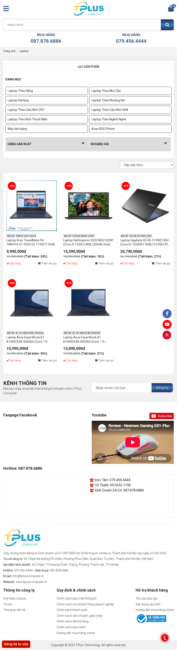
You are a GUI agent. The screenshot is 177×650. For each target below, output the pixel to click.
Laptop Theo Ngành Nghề (109, 119)
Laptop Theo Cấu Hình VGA (110, 109)
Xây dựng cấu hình (148, 604)
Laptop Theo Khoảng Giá (108, 100)
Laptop (23, 51)
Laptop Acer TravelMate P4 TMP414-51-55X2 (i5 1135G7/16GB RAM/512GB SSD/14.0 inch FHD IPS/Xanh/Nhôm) (30, 243)
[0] (171, 10)
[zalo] (167, 313)
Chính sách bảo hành (71, 627)
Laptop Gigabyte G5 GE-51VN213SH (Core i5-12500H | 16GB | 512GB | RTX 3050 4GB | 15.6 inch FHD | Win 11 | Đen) (145, 243)
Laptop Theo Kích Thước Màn (27, 119)
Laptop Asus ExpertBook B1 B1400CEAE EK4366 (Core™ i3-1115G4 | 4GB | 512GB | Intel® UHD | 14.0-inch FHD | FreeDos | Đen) (30, 340)
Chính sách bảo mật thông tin (76, 598)
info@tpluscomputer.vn (28, 576)
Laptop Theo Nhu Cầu (106, 91)
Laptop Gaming (18, 100)
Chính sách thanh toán (72, 610)
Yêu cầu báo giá (146, 598)
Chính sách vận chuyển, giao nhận (80, 615)
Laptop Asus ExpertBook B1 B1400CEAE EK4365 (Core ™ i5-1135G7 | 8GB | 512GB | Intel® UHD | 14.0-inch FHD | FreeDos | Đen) (87, 340)
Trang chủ (9, 51)
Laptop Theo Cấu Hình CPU (26, 109)
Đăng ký (162, 388)
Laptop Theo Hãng (20, 91)
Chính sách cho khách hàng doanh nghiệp (85, 604)
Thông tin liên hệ (14, 610)
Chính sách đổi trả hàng (72, 621)
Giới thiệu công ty (14, 598)
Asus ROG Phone (103, 128)
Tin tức (8, 604)
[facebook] (167, 324)
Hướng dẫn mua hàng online (76, 633)
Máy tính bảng (17, 128)
